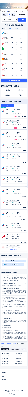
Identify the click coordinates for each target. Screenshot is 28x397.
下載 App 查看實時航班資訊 (14, 80)
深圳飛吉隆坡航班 (18, 355)
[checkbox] (22, 11)
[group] (6, 15)
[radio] (4, 11)
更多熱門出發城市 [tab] (15, 349)
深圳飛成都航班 (18, 358)
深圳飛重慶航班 (5, 358)
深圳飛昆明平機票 (18, 363)
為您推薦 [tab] (23, 349)
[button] (6, 14)
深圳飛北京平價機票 (19, 361)
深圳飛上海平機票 (18, 353)
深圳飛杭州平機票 (5, 361)
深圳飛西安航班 (5, 363)
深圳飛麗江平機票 (5, 353)
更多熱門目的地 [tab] (5, 349)
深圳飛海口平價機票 (6, 355)
